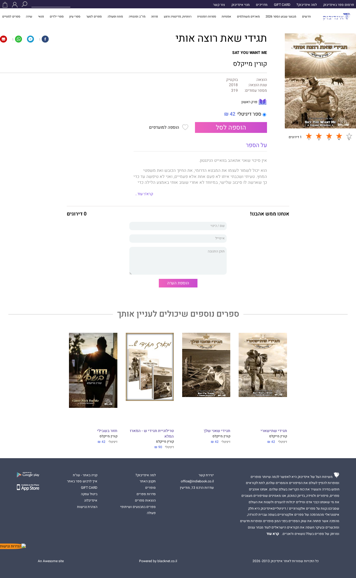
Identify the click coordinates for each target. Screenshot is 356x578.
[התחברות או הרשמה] (15, 5)
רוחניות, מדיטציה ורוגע (177, 16)
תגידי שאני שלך (217, 431)
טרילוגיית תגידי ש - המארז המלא (152, 433)
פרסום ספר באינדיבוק (338, 4)
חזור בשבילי (107, 431)
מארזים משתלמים (248, 16)
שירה (29, 16)
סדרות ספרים (146, 494)
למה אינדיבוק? (306, 4)
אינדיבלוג (90, 500)
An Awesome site (51, 561)
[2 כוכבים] (319, 136)
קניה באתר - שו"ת (85, 475)
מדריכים (262, 4)
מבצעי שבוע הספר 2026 (281, 16)
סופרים (150, 487)
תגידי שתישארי (274, 431)
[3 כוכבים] (329, 136)
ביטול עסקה (89, 494)
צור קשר (219, 4)
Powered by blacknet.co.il (158, 561)
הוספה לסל (231, 127)
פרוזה (154, 16)
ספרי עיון (74, 16)
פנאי (41, 16)
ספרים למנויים (11, 16)
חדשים (306, 16)
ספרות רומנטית (206, 16)
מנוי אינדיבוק (240, 4)
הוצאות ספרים (145, 500)
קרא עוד (272, 534)
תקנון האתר (148, 481)
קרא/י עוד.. (144, 194)
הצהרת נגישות (87, 506)
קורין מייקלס (250, 63)
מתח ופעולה (115, 16)
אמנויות (226, 16)
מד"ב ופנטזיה (137, 16)
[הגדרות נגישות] (13, 546)
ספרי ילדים (57, 16)
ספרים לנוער (94, 16)
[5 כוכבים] (349, 136)
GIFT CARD (282, 4)
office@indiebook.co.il (197, 481)
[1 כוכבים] (309, 136)
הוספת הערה (178, 283)
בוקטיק (232, 80)
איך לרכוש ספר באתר (82, 481)
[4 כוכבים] (339, 136)
